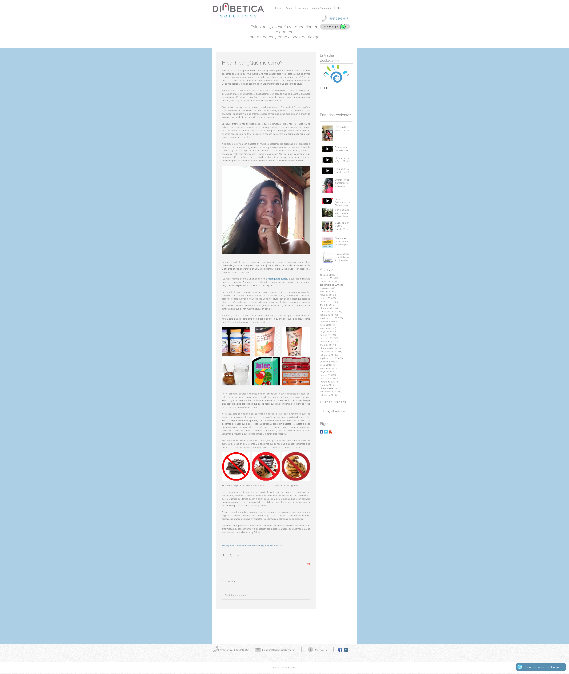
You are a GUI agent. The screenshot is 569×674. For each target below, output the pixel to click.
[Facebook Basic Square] (321, 432)
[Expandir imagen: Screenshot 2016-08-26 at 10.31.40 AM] (266, 371)
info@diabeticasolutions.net (282, 649)
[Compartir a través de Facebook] (223, 555)
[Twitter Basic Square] (326, 432)
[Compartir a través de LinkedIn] (237, 555)
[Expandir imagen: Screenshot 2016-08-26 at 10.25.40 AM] (266, 341)
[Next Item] (347, 74)
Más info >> (321, 650)
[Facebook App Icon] (340, 650)
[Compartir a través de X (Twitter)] (230, 555)
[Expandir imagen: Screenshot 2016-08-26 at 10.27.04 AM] (236, 466)
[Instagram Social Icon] (346, 650)
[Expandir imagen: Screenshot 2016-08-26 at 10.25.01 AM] (236, 341)
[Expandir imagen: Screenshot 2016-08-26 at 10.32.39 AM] (236, 371)
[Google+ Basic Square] (330, 432)
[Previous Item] (324, 74)
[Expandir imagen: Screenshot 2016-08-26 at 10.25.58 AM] (296, 341)
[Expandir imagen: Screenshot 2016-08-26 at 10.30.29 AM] (296, 466)
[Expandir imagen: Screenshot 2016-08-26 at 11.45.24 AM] (296, 371)
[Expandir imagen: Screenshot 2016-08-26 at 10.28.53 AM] (266, 466)
